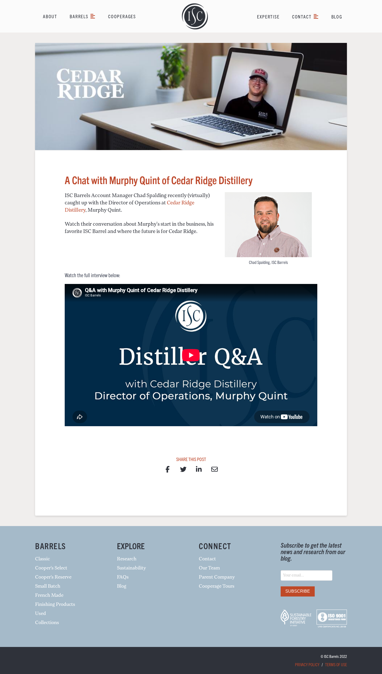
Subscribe (297, 591)
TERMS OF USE (336, 664)
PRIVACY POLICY (307, 664)
